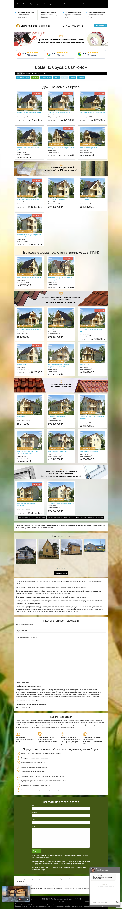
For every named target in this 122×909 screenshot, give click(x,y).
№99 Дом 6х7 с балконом (56, 199)
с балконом (35, 77)
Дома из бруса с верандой (26, 517)
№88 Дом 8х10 (22, 416)
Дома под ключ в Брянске (35, 25)
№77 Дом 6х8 (84, 199)
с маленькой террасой (23, 77)
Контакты (86, 4)
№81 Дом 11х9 (53, 329)
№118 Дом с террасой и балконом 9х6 (92, 112)
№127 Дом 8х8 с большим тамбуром (29, 278)
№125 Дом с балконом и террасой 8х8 (61, 148)
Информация (74, 4)
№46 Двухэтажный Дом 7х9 (57, 451)
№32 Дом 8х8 (21, 365)
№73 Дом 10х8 (84, 365)
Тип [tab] (20, 73)
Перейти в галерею (60, 573)
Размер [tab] (27, 73)
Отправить (36, 851)
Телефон (34, 812)
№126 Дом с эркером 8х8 (88, 148)
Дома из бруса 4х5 (40, 517)
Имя (33, 805)
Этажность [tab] (37, 73)
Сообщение (35, 827)
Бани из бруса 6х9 (81, 517)
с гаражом (72, 77)
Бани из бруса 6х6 (69, 517)
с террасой (81, 77)
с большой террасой (46, 77)
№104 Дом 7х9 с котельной (89, 451)
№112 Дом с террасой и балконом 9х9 (61, 503)
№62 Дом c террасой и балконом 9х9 (29, 329)
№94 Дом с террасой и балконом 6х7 (29, 199)
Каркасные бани (61, 4)
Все (45, 73)
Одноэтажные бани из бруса (95, 517)
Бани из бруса (48, 4)
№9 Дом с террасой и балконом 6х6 (29, 112)
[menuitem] (22, 4)
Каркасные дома (35, 4)
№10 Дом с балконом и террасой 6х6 (60, 112)
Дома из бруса (22, 4)
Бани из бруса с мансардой (55, 517)
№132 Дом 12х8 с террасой (57, 416)
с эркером (56, 77)
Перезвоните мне (100, 25)
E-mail (33, 819)
